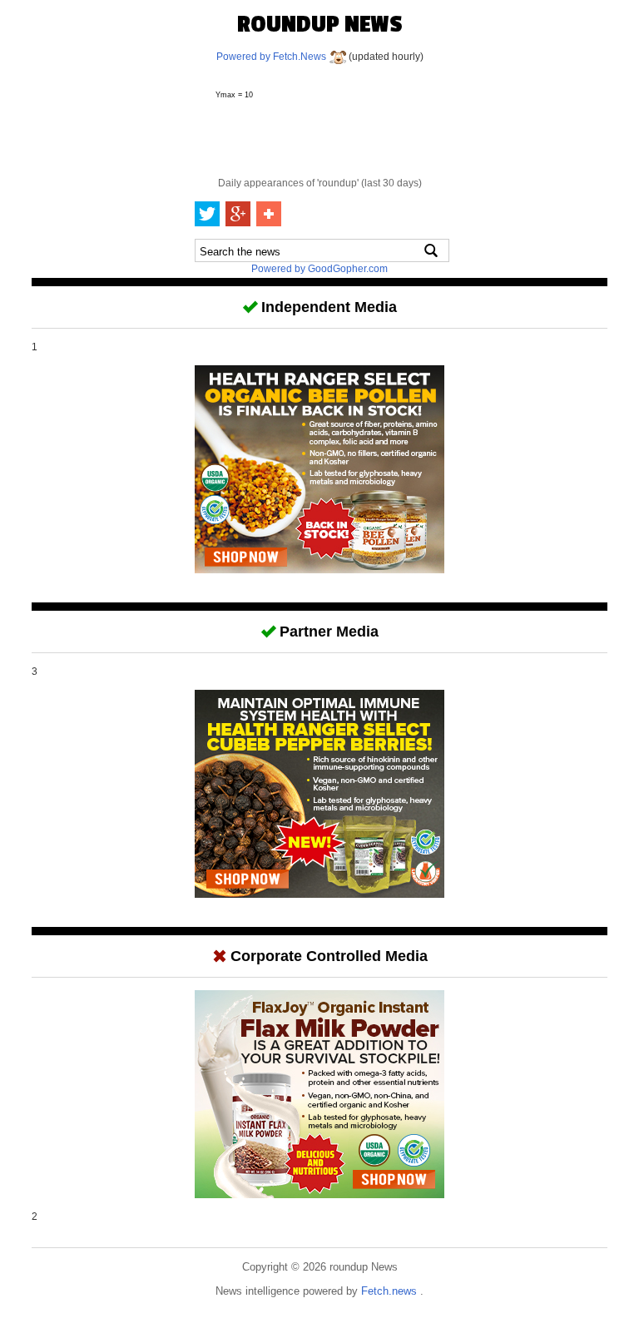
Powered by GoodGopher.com (319, 269)
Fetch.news (390, 1291)
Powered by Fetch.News (272, 56)
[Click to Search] (431, 250)
